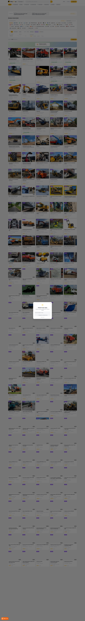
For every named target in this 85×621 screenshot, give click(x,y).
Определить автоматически (43, 315)
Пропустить (42, 317)
